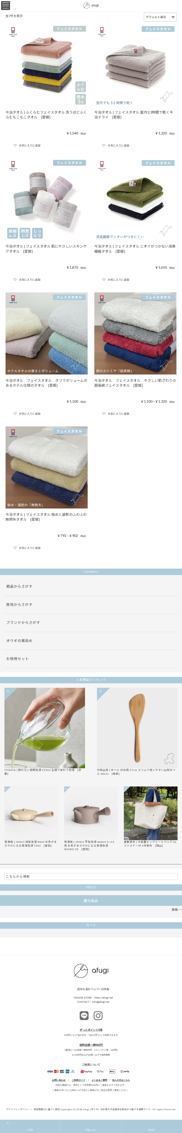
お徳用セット (17, 658)
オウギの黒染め (19, 640)
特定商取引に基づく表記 (47, 1109)
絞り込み (91, 900)
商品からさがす (19, 586)
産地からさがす (19, 604)
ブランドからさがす (23, 622)
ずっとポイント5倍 (91, 1029)
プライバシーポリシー (18, 1109)
